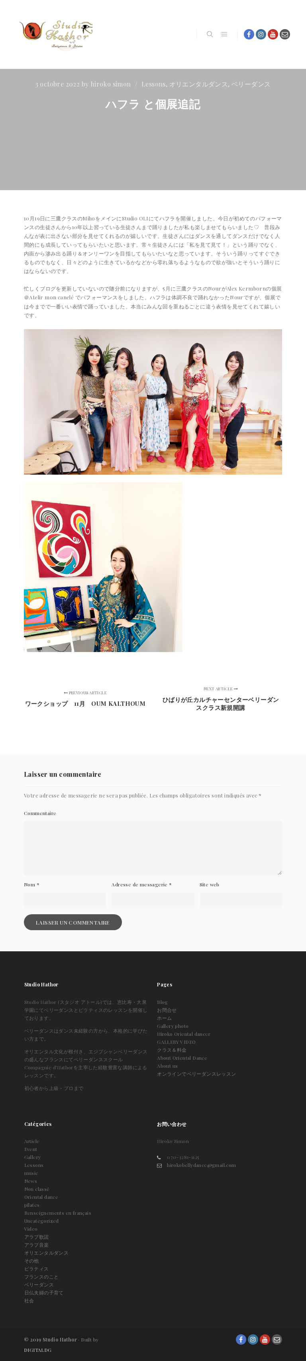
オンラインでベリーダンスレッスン (196, 1073)
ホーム (164, 1018)
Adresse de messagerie (142, 884)
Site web (210, 884)
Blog (162, 1002)
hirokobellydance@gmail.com (201, 1165)
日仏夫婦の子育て (44, 1292)
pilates (32, 1205)
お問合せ (167, 1010)
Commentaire (40, 813)
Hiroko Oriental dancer (183, 1034)
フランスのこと (41, 1276)
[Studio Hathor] (56, 34)
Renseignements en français (57, 1213)
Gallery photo (172, 1026)
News (30, 1181)
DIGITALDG (38, 1350)
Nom (31, 884)
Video (31, 1228)
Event (30, 1149)
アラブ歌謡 (36, 1236)
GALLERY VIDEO (176, 1042)
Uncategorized (41, 1221)
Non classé (37, 1189)
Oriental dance (41, 1197)
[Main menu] (224, 34)
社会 (29, 1300)
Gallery (32, 1157)
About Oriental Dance (182, 1058)
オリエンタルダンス (198, 84)
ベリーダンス (251, 84)
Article (32, 1141)
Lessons (153, 84)
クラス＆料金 (171, 1050)
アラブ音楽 (36, 1244)
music (31, 1173)
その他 (31, 1260)
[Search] (210, 34)
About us (167, 1065)
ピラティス (36, 1268)
